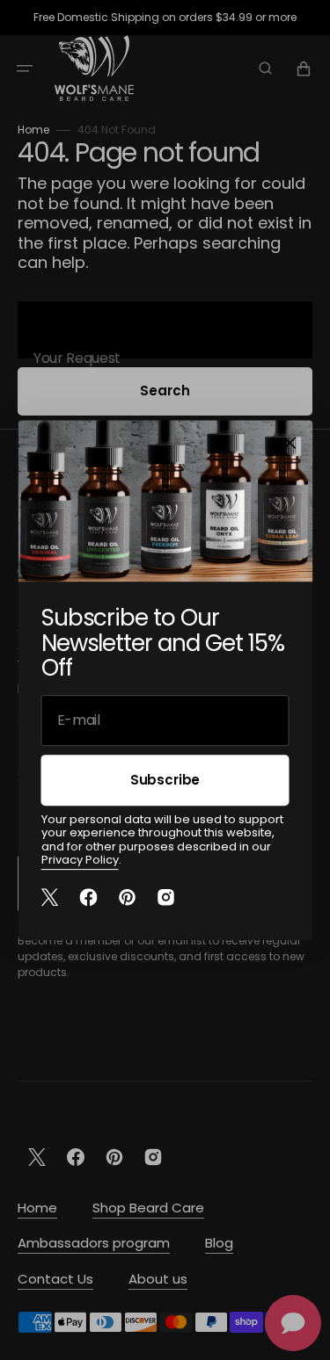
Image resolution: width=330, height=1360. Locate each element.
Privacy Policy (80, 860)
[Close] (289, 442)
